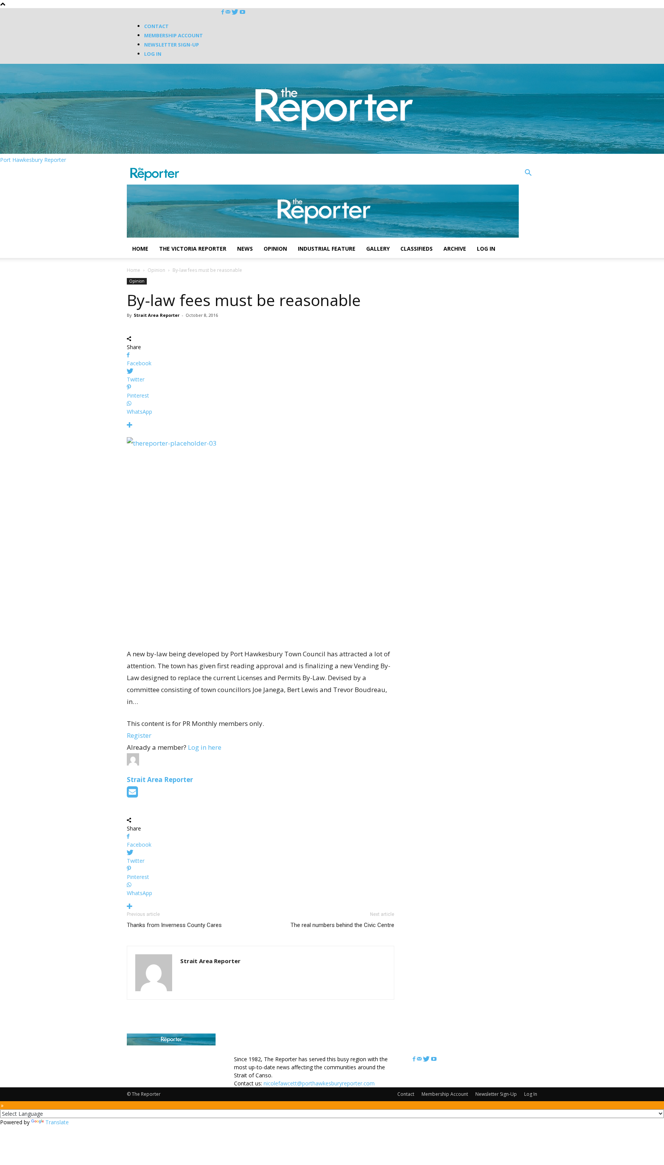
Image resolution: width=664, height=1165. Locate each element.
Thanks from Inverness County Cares (174, 925)
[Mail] (229, 12)
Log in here (204, 747)
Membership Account (173, 35)
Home (140, 248)
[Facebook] (223, 12)
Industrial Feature (326, 248)
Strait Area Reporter (156, 315)
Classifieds (416, 248)
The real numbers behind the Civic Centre (342, 925)
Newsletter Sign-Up (171, 44)
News (245, 248)
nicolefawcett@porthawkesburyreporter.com (319, 1083)
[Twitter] (236, 12)
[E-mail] (132, 794)
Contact (156, 26)
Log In (152, 53)
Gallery (378, 248)
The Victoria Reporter (192, 248)
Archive (454, 248)
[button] (528, 173)
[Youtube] (242, 12)
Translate (57, 1122)
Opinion (275, 248)
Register (139, 735)
